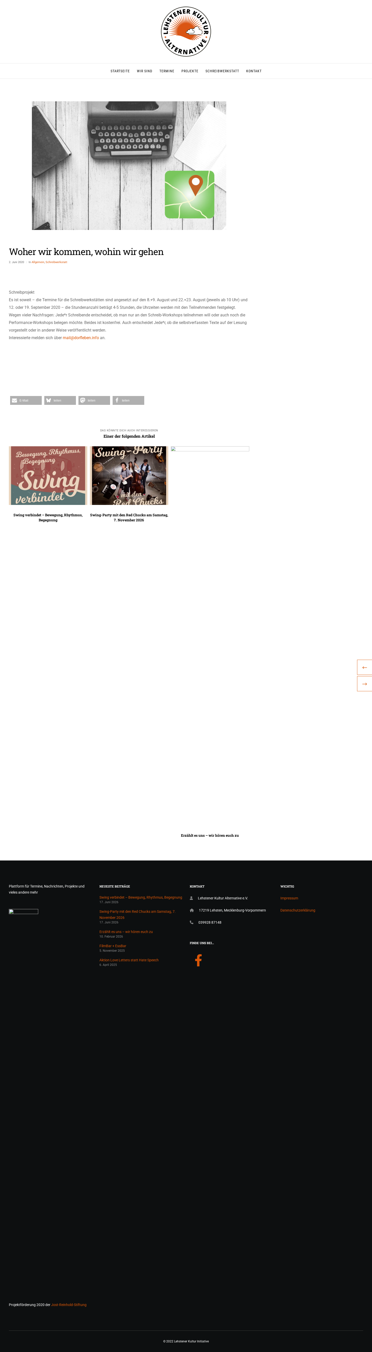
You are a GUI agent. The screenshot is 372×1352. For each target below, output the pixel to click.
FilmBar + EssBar (112, 946)
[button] (26, 400)
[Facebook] (198, 959)
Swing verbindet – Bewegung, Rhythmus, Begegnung (140, 897)
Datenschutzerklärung (297, 910)
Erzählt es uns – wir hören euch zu (126, 932)
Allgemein (38, 262)
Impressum (289, 898)
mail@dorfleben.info (81, 337)
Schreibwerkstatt (56, 262)
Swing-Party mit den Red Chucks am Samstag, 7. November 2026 (137, 915)
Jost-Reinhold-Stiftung (69, 1305)
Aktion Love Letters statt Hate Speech (129, 960)
